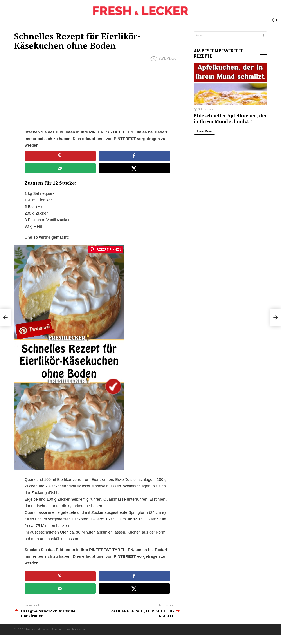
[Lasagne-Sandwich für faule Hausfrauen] (5, 317)
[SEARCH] (275, 20)
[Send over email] (60, 168)
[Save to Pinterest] (60, 156)
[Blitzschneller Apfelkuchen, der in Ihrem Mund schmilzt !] (230, 84)
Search (262, 36)
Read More (204, 131)
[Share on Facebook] (134, 156)
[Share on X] (134, 168)
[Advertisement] (97, 96)
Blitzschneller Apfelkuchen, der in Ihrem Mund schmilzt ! (230, 118)
